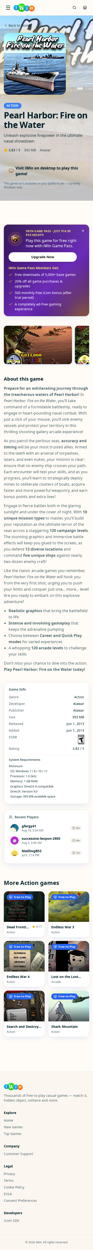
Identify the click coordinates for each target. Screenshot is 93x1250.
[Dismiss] (83, 230)
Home (8, 1120)
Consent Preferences (20, 1200)
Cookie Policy (14, 1187)
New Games (13, 1127)
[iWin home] (24, 7)
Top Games (12, 1133)
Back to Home (19, 25)
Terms (9, 1180)
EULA (8, 1194)
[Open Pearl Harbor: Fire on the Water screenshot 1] (38, 345)
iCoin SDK (11, 1220)
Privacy (9, 1173)
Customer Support (18, 1153)
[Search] (74, 7)
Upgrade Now (42, 257)
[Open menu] (8, 7)
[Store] (85, 7)
